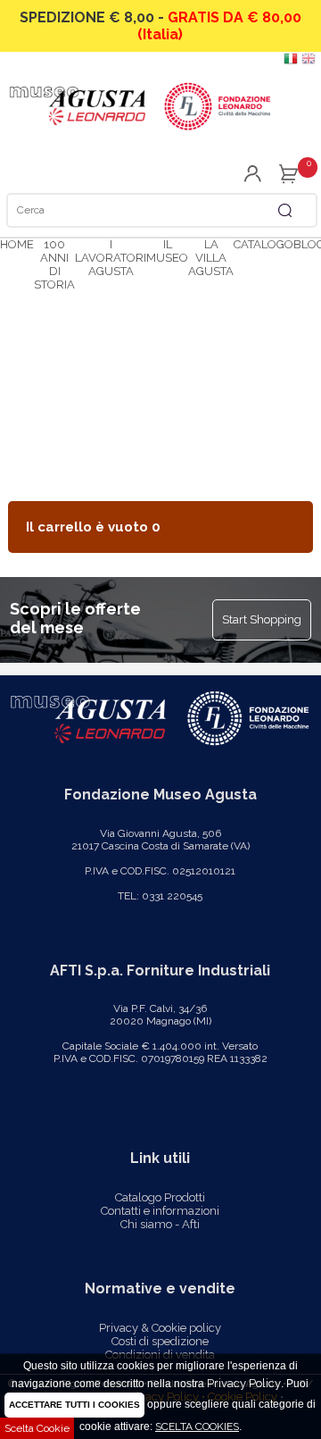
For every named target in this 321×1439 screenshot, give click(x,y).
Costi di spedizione (160, 1341)
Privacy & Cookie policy (160, 1327)
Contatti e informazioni (160, 1210)
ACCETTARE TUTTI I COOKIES (74, 1405)
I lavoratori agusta (110, 258)
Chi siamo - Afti (160, 1224)
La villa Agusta (211, 258)
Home (17, 244)
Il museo (167, 251)
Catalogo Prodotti (160, 1197)
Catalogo (263, 244)
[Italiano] (291, 62)
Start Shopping (261, 619)
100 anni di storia (54, 264)
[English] (308, 62)
